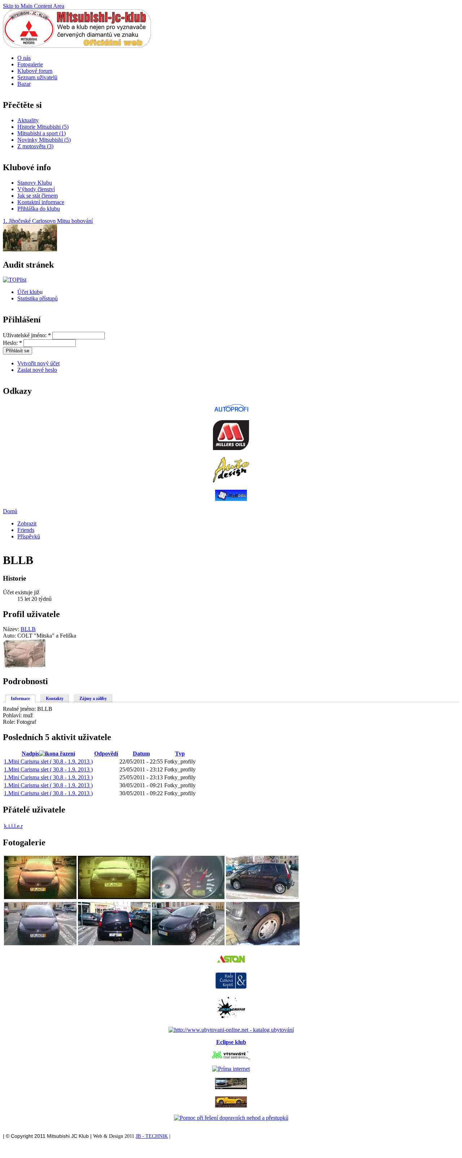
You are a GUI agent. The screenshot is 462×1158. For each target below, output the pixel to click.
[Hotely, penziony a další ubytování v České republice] (231, 1030)
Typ (180, 753)
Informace (20, 698)
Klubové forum (34, 71)
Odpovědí (106, 753)
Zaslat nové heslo (37, 370)
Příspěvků (28, 536)
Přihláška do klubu (38, 209)
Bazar (24, 84)
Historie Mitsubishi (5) (43, 127)
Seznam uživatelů (37, 77)
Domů (10, 511)
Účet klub (28, 292)
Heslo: (12, 343)
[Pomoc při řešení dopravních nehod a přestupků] (231, 1118)
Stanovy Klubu (34, 183)
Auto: (10, 636)
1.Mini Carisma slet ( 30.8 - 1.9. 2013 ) (48, 761)
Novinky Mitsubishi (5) (44, 140)
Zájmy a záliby (93, 698)
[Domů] (77, 46)
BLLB (28, 629)
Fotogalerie (30, 64)
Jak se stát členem (37, 196)
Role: (10, 722)
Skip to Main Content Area (33, 6)
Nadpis (30, 753)
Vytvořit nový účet (38, 363)
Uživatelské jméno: (27, 335)
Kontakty (55, 698)
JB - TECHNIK (152, 1136)
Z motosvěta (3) (35, 146)
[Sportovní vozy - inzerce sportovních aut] (231, 1105)
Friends (25, 530)
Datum (141, 753)
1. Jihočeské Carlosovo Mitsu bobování (48, 221)
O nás (24, 58)
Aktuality (28, 120)
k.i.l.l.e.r (13, 826)
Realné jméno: (20, 709)
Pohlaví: (13, 715)
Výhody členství (36, 189)
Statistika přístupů (37, 298)
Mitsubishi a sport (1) (41, 133)
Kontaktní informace (40, 202)
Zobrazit (26, 523)
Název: (12, 629)
